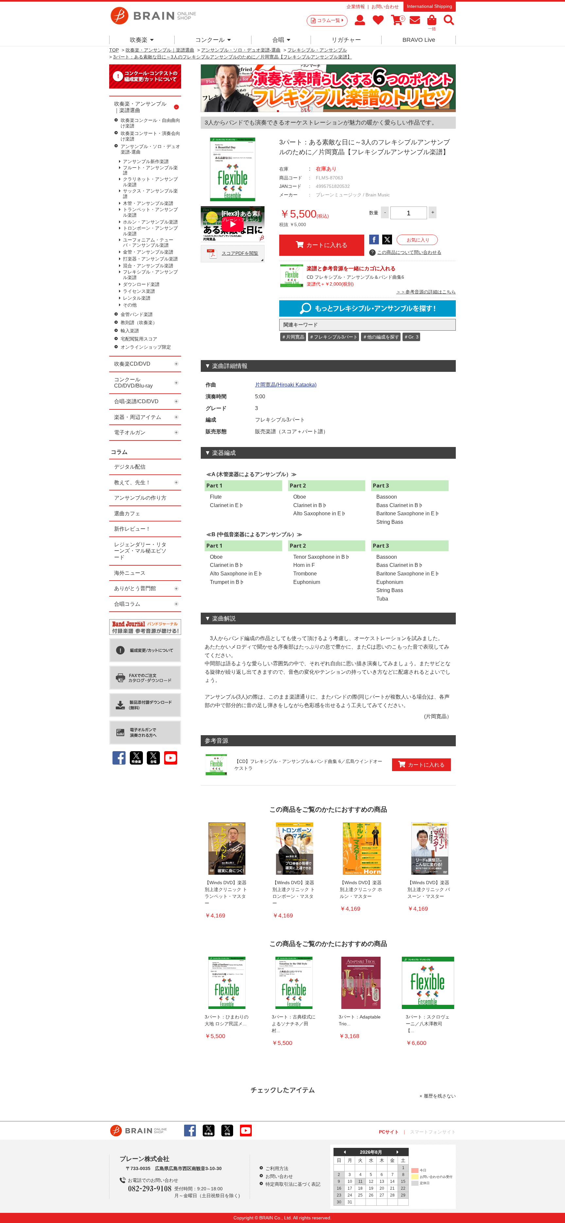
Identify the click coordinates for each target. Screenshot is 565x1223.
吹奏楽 (138, 40)
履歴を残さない (440, 1096)
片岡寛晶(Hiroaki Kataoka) (286, 385)
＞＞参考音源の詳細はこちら (426, 291)
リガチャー (346, 40)
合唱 (278, 40)
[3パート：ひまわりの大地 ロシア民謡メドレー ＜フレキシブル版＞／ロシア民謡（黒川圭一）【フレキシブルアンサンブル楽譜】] (227, 983)
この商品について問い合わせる (406, 252)
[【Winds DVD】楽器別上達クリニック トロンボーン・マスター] (294, 848)
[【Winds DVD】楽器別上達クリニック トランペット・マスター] (227, 848)
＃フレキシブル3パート (333, 336)
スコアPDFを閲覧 (240, 253)
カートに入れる (327, 245)
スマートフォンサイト (433, 1131)
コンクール (210, 40)
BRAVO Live (418, 40)
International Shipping (429, 6)
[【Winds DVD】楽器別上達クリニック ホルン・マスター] (362, 848)
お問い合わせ (385, 6)
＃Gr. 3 (411, 336)
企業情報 (356, 6)
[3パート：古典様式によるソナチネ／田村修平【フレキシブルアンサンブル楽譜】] (294, 983)
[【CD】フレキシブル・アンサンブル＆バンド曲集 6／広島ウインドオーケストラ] (216, 764)
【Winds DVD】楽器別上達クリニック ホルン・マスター (361, 889)
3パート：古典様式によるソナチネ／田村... (294, 1023)
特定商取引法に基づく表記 (292, 1184)
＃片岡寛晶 (293, 336)
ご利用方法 (276, 1168)
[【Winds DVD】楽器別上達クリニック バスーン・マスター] (429, 848)
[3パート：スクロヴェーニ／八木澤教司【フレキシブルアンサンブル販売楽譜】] (428, 983)
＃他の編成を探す (381, 336)
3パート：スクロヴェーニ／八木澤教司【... (428, 1023)
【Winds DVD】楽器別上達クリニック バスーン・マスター (428, 889)
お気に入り (418, 239)
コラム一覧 (328, 20)
